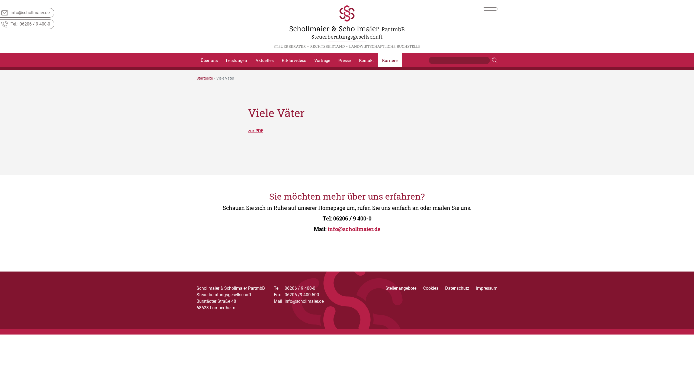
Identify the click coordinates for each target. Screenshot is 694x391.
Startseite (205, 78)
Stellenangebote (400, 288)
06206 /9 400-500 (296, 294)
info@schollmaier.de (354, 228)
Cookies (430, 288)
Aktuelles (264, 60)
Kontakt (366, 60)
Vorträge (322, 60)
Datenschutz (457, 288)
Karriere (390, 60)
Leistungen (236, 60)
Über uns (209, 60)
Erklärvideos (294, 60)
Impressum (486, 288)
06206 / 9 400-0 (352, 218)
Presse (344, 60)
